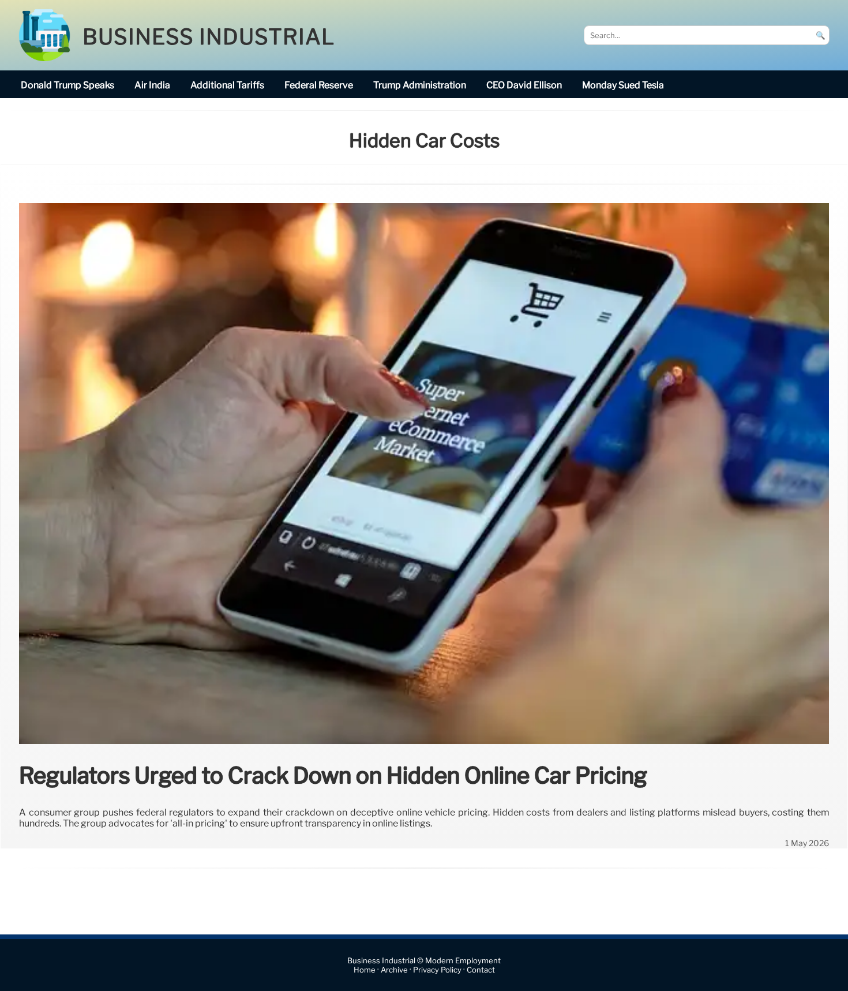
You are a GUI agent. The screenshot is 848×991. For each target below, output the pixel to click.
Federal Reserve (318, 85)
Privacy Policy (437, 970)
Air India (152, 85)
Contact (481, 970)
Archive (394, 970)
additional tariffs (227, 85)
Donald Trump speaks (67, 85)
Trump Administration (419, 85)
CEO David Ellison (524, 85)
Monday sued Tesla (623, 85)
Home (365, 970)
